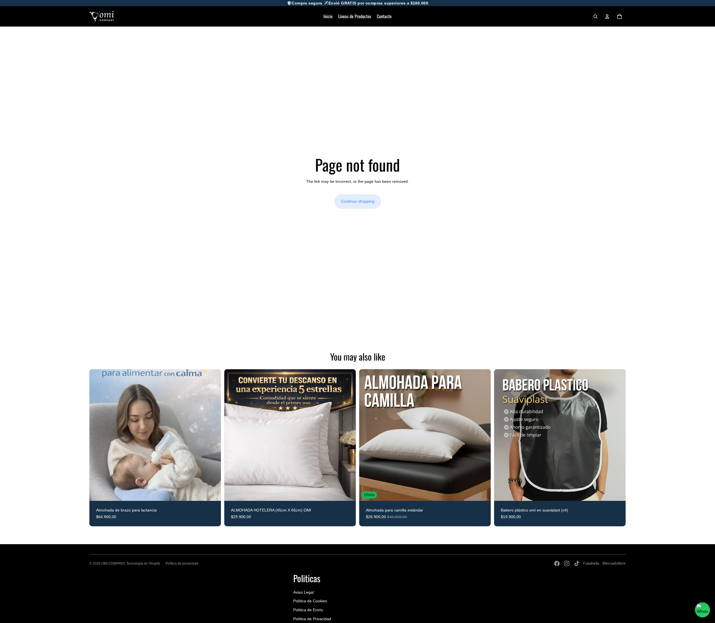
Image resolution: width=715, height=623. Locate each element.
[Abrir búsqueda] (595, 16)
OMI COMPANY (113, 563)
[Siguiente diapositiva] (212, 435)
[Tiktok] (576, 563)
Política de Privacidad (312, 619)
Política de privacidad (182, 563)
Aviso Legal (303, 592)
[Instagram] (566, 563)
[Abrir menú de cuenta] (607, 16)
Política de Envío (308, 610)
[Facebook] (557, 563)
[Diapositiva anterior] (97, 435)
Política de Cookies (310, 601)
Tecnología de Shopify (143, 563)
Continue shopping (357, 201)
